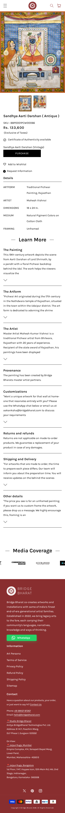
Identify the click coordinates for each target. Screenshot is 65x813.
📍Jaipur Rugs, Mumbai (19, 745)
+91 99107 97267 (22, 710)
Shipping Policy (16, 679)
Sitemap (12, 685)
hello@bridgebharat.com (27, 714)
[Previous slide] (6, 53)
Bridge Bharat (26, 808)
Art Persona (14, 653)
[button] (52, 6)
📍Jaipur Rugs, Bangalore (20, 765)
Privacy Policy (15, 666)
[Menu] (5, 6)
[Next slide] (59, 53)
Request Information (19, 171)
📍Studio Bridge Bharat (19, 721)
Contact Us (36, 704)
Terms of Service (16, 660)
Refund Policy (15, 672)
